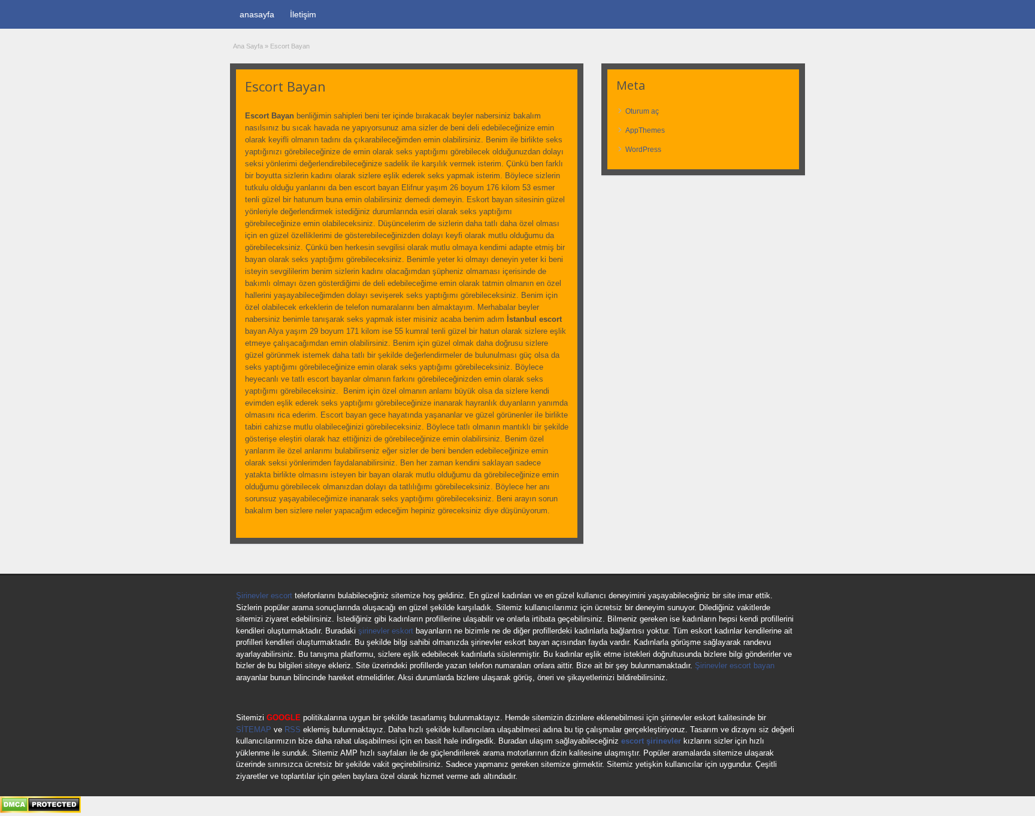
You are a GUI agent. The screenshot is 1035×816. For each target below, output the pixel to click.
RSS (293, 729)
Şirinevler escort (264, 595)
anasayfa (257, 14)
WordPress (643, 149)
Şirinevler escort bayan (734, 665)
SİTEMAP (253, 729)
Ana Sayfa (248, 46)
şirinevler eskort (385, 630)
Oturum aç (642, 111)
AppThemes (645, 130)
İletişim (303, 14)
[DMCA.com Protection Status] (40, 810)
